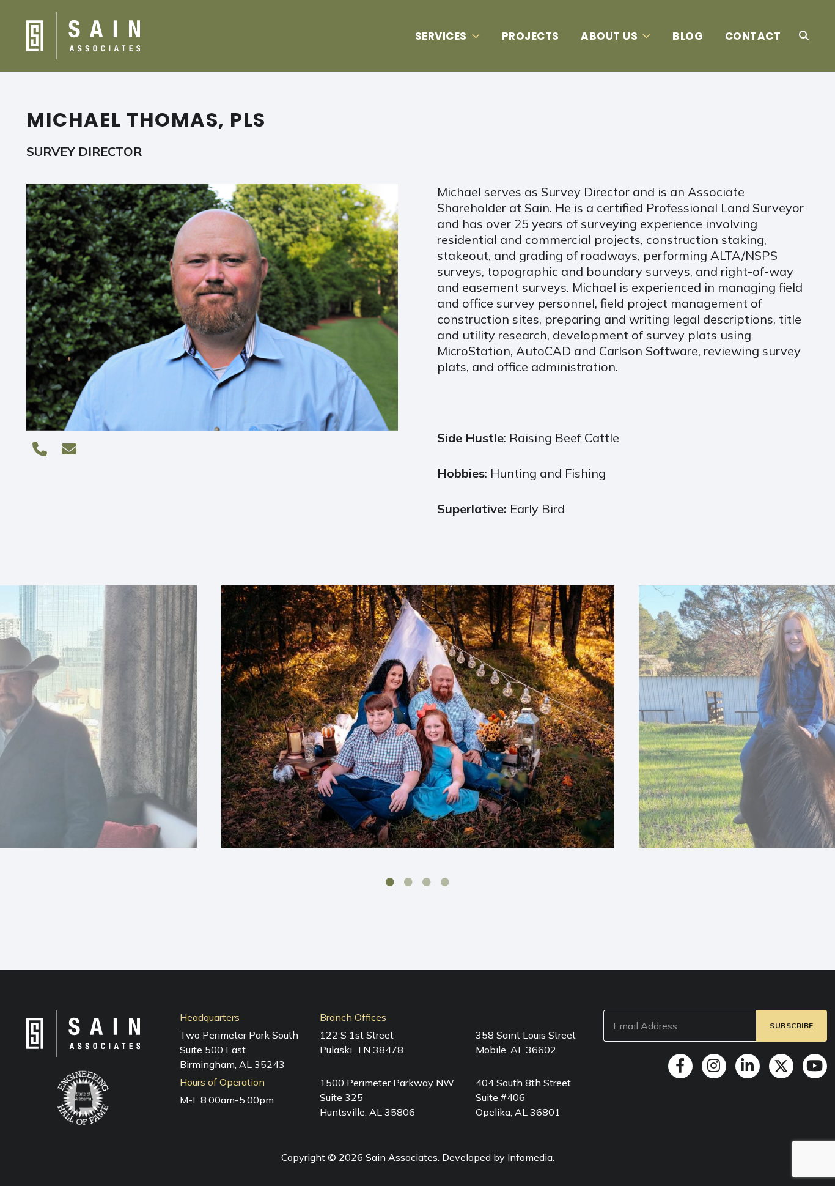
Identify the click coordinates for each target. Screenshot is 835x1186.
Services (441, 36)
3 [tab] (427, 881)
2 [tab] (408, 881)
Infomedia (530, 1157)
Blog (687, 36)
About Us (609, 36)
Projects (530, 36)
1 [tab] (390, 881)
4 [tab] (445, 881)
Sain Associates (402, 1157)
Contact (753, 36)
